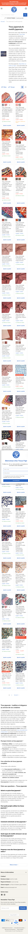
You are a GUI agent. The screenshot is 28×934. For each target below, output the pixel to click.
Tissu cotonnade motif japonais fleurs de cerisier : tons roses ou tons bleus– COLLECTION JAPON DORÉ (21, 112)
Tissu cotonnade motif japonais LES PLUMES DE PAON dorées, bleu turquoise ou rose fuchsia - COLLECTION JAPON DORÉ (7, 228)
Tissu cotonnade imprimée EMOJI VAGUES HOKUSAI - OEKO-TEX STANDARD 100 (21, 380)
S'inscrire (23, 908)
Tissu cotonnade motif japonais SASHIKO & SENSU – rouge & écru (7, 316)
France (13, 915)
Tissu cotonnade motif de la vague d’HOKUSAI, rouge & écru (21, 316)
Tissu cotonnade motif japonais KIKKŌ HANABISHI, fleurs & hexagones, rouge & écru (7, 259)
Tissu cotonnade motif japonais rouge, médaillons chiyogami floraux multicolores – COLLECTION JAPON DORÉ (6, 146)
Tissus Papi (22, 34)
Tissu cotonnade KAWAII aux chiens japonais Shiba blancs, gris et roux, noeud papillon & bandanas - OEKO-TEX (20, 579)
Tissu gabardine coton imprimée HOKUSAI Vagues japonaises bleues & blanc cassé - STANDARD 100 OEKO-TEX (7, 513)
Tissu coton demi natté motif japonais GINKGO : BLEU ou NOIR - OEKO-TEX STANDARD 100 (21, 514)
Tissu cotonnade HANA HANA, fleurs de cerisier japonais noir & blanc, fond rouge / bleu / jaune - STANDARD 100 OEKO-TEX (7, 415)
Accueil (3, 21)
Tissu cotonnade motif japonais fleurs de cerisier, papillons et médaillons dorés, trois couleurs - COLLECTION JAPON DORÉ (7, 112)
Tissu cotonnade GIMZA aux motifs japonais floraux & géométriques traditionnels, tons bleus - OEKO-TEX (20, 677)
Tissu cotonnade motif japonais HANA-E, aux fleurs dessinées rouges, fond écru (7, 380)
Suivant (16, 695)
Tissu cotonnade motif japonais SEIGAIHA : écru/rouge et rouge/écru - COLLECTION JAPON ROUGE (6, 349)
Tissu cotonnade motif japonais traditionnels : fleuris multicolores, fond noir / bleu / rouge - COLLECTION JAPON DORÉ (21, 186)
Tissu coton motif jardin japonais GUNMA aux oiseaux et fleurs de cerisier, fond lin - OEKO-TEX (21, 644)
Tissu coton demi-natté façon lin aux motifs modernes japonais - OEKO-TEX (6, 676)
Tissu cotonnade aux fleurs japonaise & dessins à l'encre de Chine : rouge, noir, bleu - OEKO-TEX (7, 613)
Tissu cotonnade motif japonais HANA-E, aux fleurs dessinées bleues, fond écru (21, 410)
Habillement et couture (7, 927)
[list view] (25, 87)
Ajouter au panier (7, 125)
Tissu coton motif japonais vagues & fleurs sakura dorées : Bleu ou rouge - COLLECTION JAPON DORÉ (7, 449)
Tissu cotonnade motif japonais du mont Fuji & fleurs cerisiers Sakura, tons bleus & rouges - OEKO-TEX (21, 610)
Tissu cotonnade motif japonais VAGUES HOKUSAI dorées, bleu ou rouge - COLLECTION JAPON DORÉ (20, 227)
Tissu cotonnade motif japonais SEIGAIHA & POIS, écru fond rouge (20, 287)
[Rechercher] (25, 15)
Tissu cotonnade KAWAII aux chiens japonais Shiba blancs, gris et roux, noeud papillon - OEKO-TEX (7, 578)
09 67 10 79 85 (20, 18)
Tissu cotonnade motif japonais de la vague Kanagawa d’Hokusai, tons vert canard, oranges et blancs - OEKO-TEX (7, 644)
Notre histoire (20, 929)
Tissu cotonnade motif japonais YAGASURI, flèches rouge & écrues (20, 258)
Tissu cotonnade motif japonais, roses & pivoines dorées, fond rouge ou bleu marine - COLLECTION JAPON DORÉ (21, 149)
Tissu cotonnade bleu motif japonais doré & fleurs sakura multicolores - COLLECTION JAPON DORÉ (7, 546)
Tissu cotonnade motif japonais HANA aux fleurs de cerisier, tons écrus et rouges (21, 348)
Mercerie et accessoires (10, 929)
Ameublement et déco (19, 927)
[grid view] (22, 87)
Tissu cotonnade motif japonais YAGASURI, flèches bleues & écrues (20, 445)
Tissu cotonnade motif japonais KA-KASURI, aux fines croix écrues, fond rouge (6, 288)
